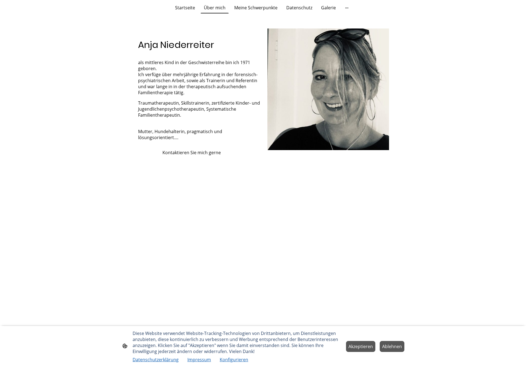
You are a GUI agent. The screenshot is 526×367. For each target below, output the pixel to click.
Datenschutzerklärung (156, 360)
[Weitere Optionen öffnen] (346, 7)
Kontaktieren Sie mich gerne (181, 153)
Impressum (199, 360)
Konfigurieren (234, 360)
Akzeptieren (360, 346)
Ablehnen (392, 346)
